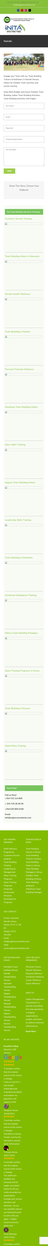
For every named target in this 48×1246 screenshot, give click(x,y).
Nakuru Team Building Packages (21, 632)
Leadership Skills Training (18, 519)
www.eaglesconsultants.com (16, 948)
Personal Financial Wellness (19, 369)
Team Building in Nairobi (17, 331)
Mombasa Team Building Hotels (21, 407)
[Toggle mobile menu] (43, 18)
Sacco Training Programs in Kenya (22, 670)
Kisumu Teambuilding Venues (10, 1027)
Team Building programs (32, 884)
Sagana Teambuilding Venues (10, 997)
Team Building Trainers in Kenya (33, 857)
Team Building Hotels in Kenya (33, 864)
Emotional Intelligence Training (21, 595)
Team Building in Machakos (19, 557)
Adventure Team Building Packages (34, 891)
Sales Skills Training (15, 444)
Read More (31, 1031)
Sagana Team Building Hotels (20, 482)
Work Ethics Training (15, 745)
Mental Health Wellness (17, 294)
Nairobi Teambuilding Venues (10, 977)
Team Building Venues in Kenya (33, 850)
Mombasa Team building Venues (11, 968)
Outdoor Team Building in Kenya (33, 877)
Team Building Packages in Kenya (34, 870)
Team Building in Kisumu (17, 708)
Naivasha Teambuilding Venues (10, 987)
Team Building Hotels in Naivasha (22, 256)
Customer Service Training (18, 218)
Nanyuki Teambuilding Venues (10, 1007)
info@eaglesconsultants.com (24, 5)
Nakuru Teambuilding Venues (10, 1017)
